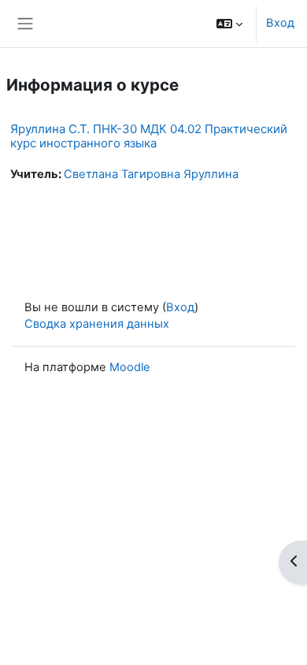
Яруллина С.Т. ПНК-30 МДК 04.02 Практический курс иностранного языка (148, 135)
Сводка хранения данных (96, 324)
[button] (229, 23)
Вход (280, 23)
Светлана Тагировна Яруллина (151, 174)
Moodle (129, 367)
